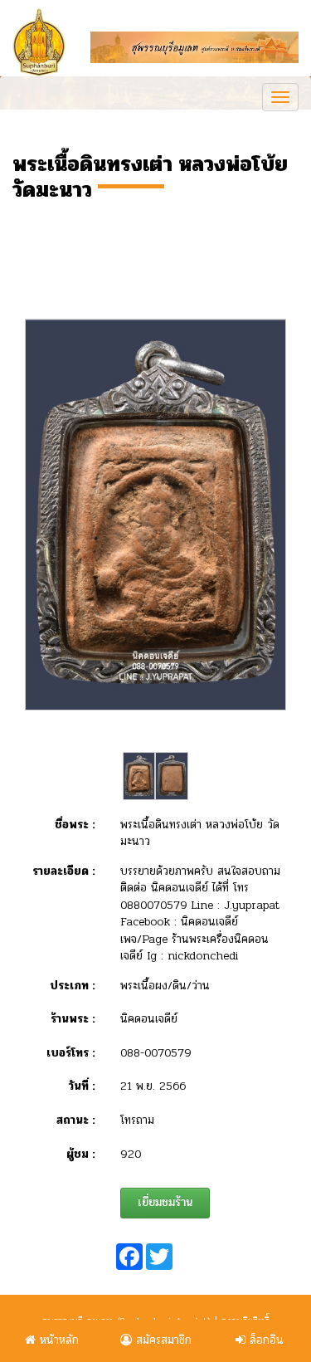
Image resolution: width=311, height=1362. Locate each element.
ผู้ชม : (80, 1154)
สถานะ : (75, 1120)
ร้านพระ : (73, 1019)
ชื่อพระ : (75, 825)
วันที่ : (82, 1086)
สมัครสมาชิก (162, 1340)
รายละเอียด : (63, 871)
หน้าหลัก (57, 1340)
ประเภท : (72, 986)
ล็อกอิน (264, 1340)
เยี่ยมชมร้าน (165, 1202)
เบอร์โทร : (70, 1053)
